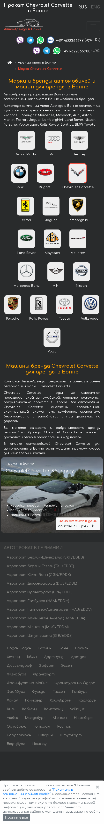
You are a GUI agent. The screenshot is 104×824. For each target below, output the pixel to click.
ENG (95, 7)
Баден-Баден (19, 648)
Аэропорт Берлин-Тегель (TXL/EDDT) (40, 566)
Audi (53, 154)
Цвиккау (39, 744)
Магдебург (35, 718)
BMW (19, 187)
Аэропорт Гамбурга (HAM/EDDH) (38, 601)
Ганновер (34, 700)
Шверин (45, 735)
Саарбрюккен (19, 735)
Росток (64, 726)
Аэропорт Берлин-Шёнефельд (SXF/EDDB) (45, 557)
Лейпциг (77, 709)
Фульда (38, 692)
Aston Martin (26, 154)
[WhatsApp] (40, 40)
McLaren (78, 253)
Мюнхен (59, 718)
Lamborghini (77, 220)
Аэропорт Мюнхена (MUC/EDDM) (38, 627)
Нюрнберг (83, 718)
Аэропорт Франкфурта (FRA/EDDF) (40, 592)
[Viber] (20, 40)
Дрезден (78, 657)
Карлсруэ (87, 700)
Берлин (45, 648)
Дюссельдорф (19, 665)
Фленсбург (16, 674)
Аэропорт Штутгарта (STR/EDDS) (40, 636)
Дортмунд (54, 657)
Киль (11, 709)
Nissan (81, 285)
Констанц (53, 709)
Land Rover (26, 253)
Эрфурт (46, 665)
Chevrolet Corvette (78, 187)
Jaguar (51, 220)
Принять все (16, 817)
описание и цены (77, 523)
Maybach (52, 253)
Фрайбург (16, 692)
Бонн (63, 648)
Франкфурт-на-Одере (74, 683)
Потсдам (41, 726)
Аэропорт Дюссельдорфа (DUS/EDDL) (42, 583)
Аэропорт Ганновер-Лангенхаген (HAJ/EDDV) (49, 609)
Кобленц (29, 709)
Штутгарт (71, 735)
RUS (82, 7)
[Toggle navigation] (93, 26)
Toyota (64, 318)
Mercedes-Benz (26, 285)
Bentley (79, 154)
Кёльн (32, 657)
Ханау (12, 700)
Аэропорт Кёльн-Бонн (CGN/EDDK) (39, 575)
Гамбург (79, 692)
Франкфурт (44, 674)
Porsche (12, 318)
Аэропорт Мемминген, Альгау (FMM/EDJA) (46, 618)
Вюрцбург (16, 744)
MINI (55, 285)
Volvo (52, 351)
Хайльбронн (60, 700)
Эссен (66, 665)
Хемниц (13, 657)
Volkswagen (91, 318)
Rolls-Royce (38, 318)
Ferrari (25, 220)
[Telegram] (30, 40)
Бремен (82, 648)
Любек (12, 718)
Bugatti (45, 187)
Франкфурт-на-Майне (27, 683)
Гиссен (58, 692)
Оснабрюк (16, 726)
